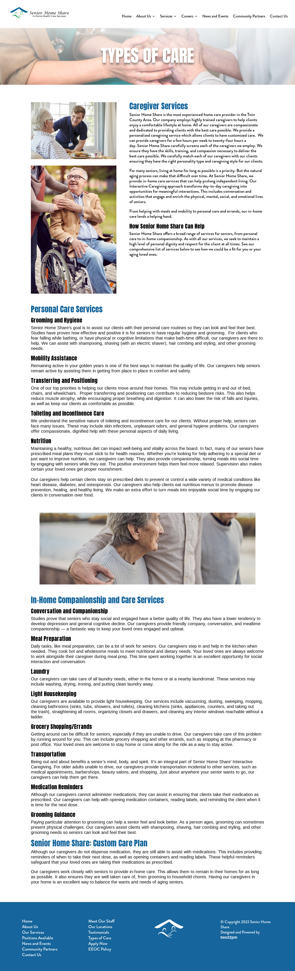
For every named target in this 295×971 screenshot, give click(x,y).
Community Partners (249, 17)
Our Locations (100, 927)
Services (166, 17)
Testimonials (98, 932)
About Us (143, 17)
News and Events (215, 17)
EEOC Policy (99, 949)
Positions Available (37, 938)
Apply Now (97, 943)
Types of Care (99, 938)
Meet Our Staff (101, 921)
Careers (187, 17)
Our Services (33, 932)
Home (127, 17)
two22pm (228, 937)
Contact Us (279, 17)
